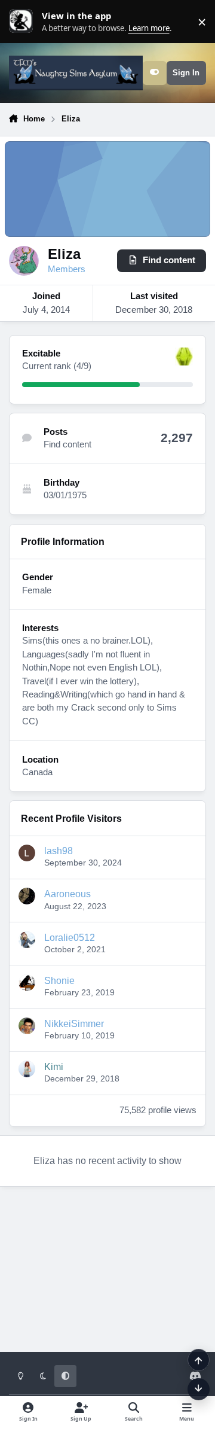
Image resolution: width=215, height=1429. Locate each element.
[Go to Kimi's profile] (27, 1069)
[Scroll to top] (199, 1360)
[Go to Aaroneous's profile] (27, 896)
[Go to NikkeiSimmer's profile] (27, 1025)
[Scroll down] (199, 1389)
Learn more (24, 22)
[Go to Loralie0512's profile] (27, 939)
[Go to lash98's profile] (27, 853)
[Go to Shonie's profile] (27, 982)
